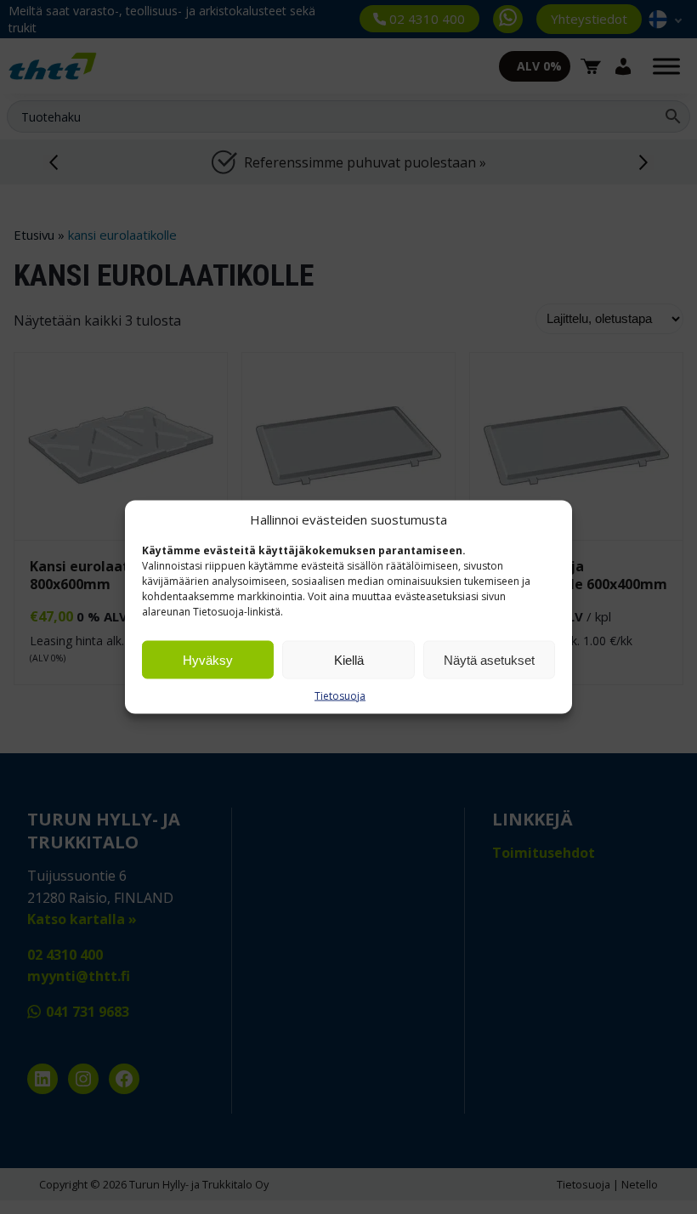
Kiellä (349, 659)
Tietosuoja (340, 696)
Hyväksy (208, 659)
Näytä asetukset (489, 659)
